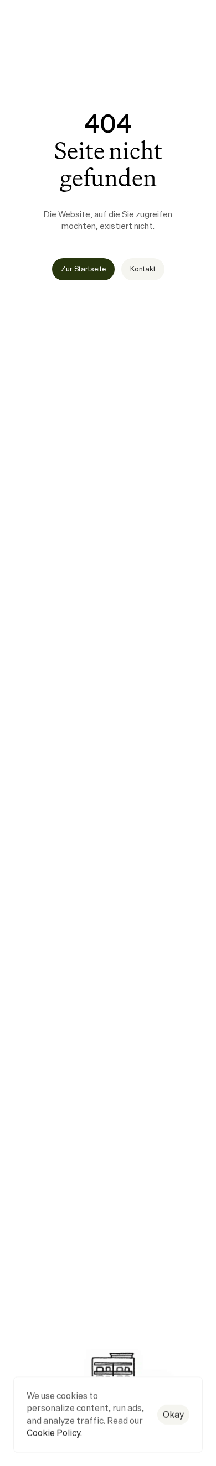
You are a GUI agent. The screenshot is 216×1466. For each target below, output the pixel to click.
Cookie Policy (53, 1433)
